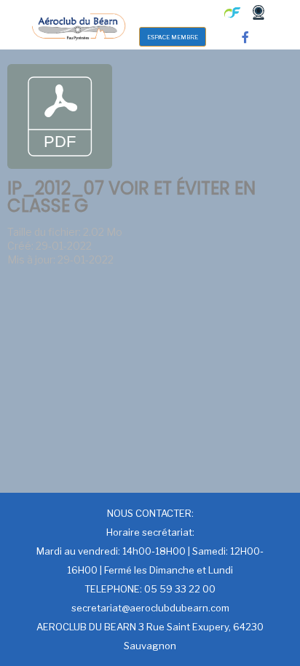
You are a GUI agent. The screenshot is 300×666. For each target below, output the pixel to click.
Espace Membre (172, 37)
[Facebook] (245, 37)
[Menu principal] (169, 12)
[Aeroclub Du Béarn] (78, 24)
